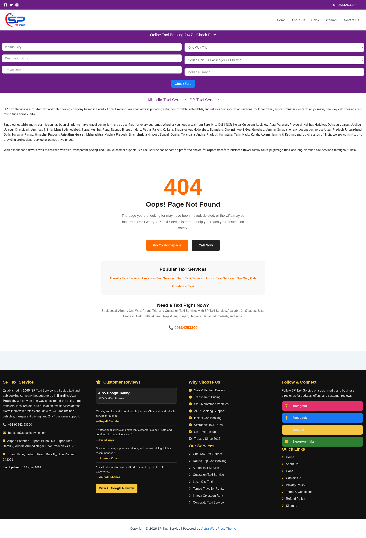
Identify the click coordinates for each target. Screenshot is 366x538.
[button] (343, 4)
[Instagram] (17, 5)
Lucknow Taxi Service (158, 278)
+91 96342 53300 (20, 424)
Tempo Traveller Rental (208, 488)
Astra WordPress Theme (218, 528)
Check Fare (183, 84)
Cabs (315, 20)
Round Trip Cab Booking (209, 461)
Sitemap (331, 20)
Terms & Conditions (298, 491)
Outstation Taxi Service (208, 474)
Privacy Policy (295, 485)
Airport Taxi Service (219, 278)
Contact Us (351, 20)
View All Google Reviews (116, 488)
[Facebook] (5, 5)
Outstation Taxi (183, 286)
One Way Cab (246, 278)
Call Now (205, 245)
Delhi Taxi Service (189, 278)
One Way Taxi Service (207, 454)
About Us (298, 20)
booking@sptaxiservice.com (27, 432)
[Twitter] (11, 5)
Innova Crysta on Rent (207, 495)
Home (281, 20)
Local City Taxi (202, 481)
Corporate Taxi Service (208, 502)
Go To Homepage (167, 245)
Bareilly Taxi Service (124, 278)
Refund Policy (295, 498)
